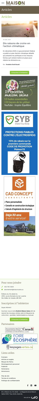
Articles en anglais (7, 359)
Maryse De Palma (7, 362)
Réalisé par (27, 397)
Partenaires (5, 369)
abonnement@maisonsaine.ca (13, 289)
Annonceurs (5, 371)
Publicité (4, 366)
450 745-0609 (9, 287)
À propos (4, 357)
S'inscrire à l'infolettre (19, 72)
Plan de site (5, 376)
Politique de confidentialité (10, 380)
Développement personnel (10, 364)
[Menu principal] (3, 3)
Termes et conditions (8, 378)
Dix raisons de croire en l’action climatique (16, 44)
